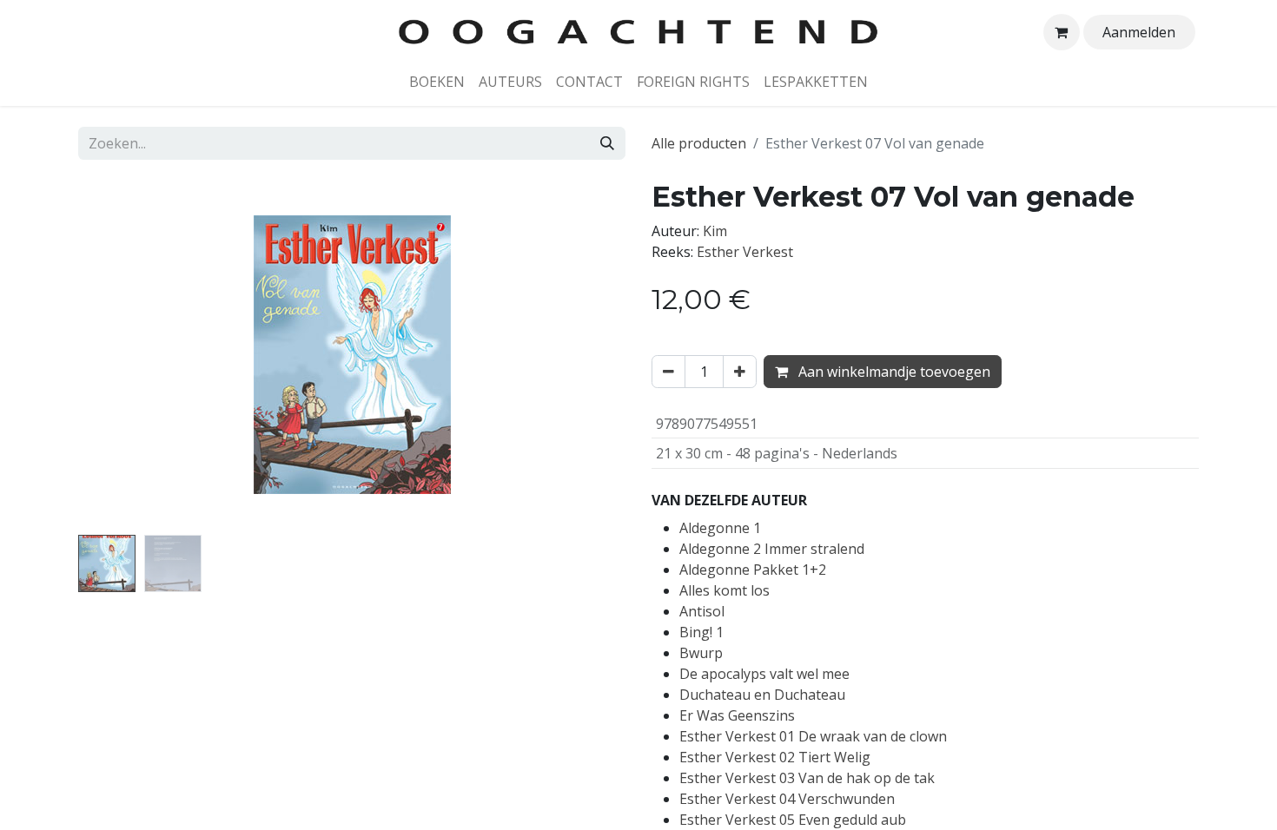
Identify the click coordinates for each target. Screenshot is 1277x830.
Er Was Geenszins (737, 715)
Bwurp (701, 652)
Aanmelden (1138, 32)
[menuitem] (437, 81)
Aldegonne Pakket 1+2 (752, 569)
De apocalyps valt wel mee (764, 673)
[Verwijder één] (668, 371)
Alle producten (699, 143)
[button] (119, 354)
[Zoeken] (607, 143)
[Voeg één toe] (740, 371)
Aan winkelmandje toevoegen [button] (892, 371)
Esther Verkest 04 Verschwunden (787, 798)
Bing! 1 (701, 632)
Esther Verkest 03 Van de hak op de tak (807, 777)
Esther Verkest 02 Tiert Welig (774, 757)
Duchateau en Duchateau (762, 694)
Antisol (702, 611)
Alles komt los (724, 590)
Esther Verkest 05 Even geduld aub (792, 819)
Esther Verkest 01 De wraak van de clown (813, 736)
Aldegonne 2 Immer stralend (771, 548)
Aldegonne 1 (720, 527)
